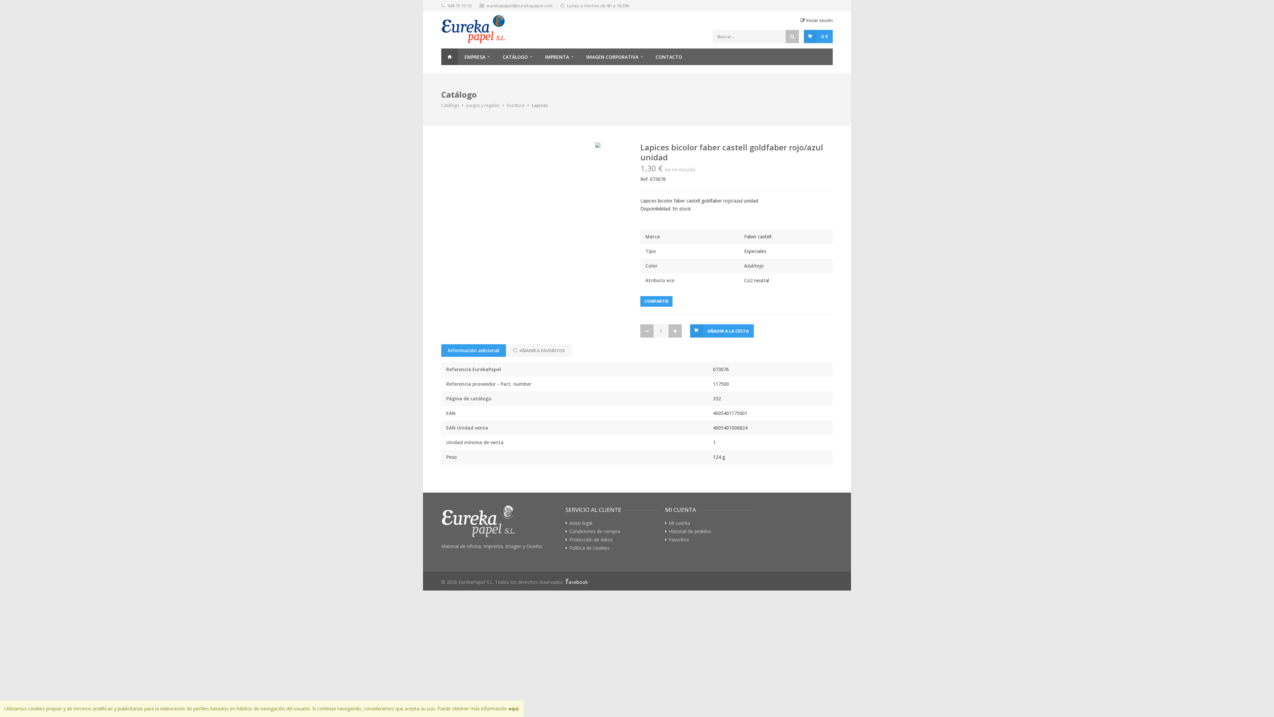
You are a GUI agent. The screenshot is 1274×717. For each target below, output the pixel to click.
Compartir (656, 301)
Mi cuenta (679, 523)
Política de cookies (589, 548)
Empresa (474, 57)
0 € (824, 36)
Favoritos (679, 540)
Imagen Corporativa (612, 57)
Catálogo (515, 57)
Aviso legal (580, 523)
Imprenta (557, 57)
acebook (578, 582)
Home (449, 56)
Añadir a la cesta (728, 331)
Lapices (540, 105)
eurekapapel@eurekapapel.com (519, 6)
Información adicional (473, 350)
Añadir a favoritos (542, 351)
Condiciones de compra (594, 531)
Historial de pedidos (690, 531)
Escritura (516, 105)
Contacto (669, 57)
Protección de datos (591, 540)
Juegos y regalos (483, 105)
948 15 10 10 (459, 6)
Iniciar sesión (819, 20)
